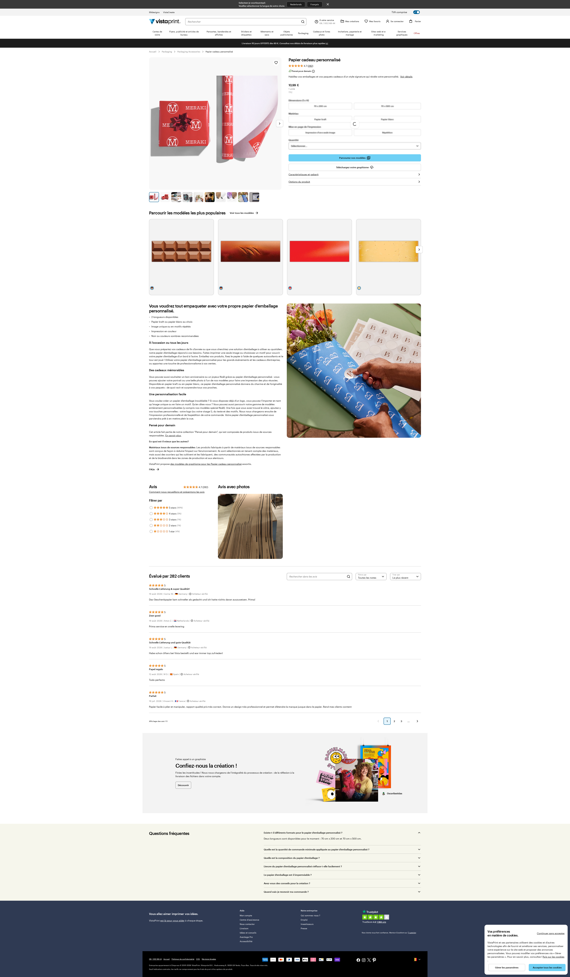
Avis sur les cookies (553, 956)
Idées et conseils (248, 932)
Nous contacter (247, 924)
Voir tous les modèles (242, 212)
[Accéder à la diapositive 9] (243, 197)
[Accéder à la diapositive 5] (199, 197)
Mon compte (246, 915)
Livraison (244, 928)
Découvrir (183, 785)
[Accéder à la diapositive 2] (165, 197)
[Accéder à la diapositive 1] (154, 197)
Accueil (152, 51)
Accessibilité (246, 941)
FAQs (152, 469)
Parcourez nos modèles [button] (352, 157)
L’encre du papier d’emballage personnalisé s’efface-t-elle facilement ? (303, 866)
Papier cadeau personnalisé (219, 51)
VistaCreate (169, 12)
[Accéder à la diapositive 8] (232, 197)
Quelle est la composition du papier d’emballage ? (292, 857)
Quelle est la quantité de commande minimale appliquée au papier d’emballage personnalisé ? (316, 849)
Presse (304, 928)
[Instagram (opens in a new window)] (363, 960)
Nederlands (296, 4)
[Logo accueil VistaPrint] (164, 21)
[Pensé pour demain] (313, 71)
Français (315, 4)
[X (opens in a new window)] (369, 960)
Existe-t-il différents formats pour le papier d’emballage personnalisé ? (303, 832)
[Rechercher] (303, 22)
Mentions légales (209, 959)
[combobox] (244, 21)
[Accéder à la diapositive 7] (221, 197)
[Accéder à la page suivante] (417, 721)
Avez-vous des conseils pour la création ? (287, 883)
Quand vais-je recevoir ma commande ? (286, 891)
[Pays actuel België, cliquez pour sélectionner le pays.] (417, 959)
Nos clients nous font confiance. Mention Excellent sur (389, 933)
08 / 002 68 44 (155, 959)
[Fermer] (327, 4)
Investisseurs (307, 924)
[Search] (349, 577)
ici (327, 43)
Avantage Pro (246, 937)
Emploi (304, 919)
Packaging (167, 51)
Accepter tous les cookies (547, 967)
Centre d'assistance (249, 919)
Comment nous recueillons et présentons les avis (177, 491)
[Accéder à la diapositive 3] (176, 197)
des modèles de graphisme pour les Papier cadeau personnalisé (206, 464)
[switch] (408, 12)
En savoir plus (173, 435)
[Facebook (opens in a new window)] (358, 960)
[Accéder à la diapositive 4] (187, 197)
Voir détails (406, 76)
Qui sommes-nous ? (310, 915)
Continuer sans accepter (551, 933)
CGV (198, 959)
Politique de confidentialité (183, 959)
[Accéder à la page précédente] (378, 721)
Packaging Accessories (188, 51)
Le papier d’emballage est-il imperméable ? (288, 874)
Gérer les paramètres (506, 967)
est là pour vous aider (172, 920)
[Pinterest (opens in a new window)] (374, 960)
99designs (154, 12)
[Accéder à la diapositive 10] (254, 197)
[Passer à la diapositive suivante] (279, 123)
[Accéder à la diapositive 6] (210, 197)
